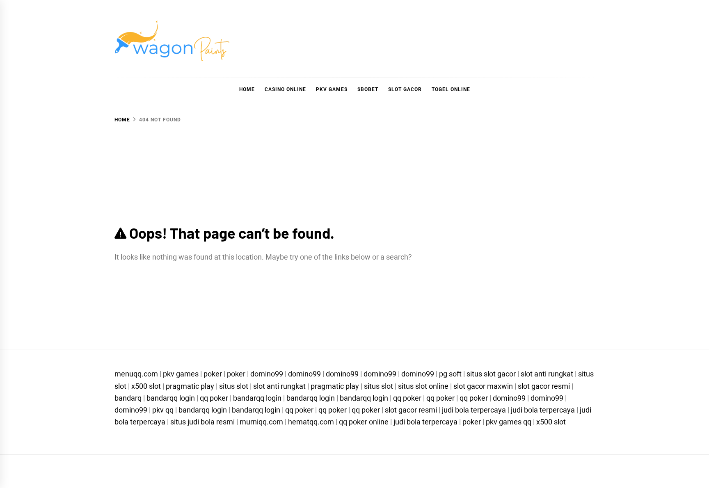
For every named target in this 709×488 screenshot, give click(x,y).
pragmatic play (190, 386)
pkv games (181, 373)
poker (213, 373)
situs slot (233, 386)
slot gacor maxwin (483, 386)
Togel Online (451, 89)
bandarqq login (170, 398)
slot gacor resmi (544, 386)
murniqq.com (261, 421)
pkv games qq (508, 421)
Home (247, 89)
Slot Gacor (405, 89)
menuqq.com (136, 373)
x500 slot (146, 386)
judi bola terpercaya (474, 410)
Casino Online (285, 89)
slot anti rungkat (547, 373)
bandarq (128, 398)
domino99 (266, 373)
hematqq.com (311, 421)
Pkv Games (332, 89)
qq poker (214, 398)
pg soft (450, 373)
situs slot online (423, 386)
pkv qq (163, 410)
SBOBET (367, 89)
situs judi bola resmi (202, 421)
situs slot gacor (491, 373)
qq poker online (364, 421)
